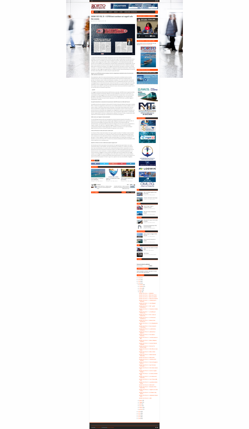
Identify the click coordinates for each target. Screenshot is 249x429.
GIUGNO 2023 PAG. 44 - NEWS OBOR (146, 357)
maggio (140, 402)
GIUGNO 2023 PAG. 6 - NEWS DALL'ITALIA (148, 295)
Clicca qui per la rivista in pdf (146, 44)
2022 (139, 411)
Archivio (96, 12)
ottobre (141, 288)
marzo (140, 405)
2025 (139, 279)
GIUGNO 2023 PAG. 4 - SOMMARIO (146, 293)
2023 (139, 283)
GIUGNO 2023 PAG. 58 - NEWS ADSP (146, 384)
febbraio (141, 407)
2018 (139, 418)
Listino (121, 12)
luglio (140, 291)
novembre (141, 286)
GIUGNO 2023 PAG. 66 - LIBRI (145, 398)
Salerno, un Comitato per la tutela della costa (113, 179)
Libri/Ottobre (146, 253)
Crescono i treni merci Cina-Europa (150, 197)
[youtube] (157, 1)
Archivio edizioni (103, 12)
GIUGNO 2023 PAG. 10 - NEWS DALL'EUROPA (148, 298)
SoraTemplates (98, 427)
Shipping (97, 160)
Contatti (110, 12)
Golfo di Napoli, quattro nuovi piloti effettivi (127, 179)
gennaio (141, 409)
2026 (139, 277)
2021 (139, 413)
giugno (140, 400)
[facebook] (156, 1)
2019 (139, 416)
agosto (140, 290)
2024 (139, 281)
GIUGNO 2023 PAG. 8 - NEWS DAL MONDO (148, 296)
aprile (140, 403)
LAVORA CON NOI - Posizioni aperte (130, 12)
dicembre (141, 284)
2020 (139, 415)
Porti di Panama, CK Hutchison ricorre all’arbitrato (97, 179)
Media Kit (116, 12)
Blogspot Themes (110, 427)
